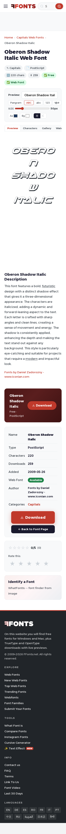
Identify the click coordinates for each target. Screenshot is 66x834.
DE (16, 810)
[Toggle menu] (5, 6)
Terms (9, 776)
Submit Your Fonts (17, 709)
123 (48, 102)
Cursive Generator (17, 742)
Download (44, 405)
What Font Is (13, 725)
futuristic (48, 286)
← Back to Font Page (33, 529)
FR (41, 810)
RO (33, 810)
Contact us (12, 765)
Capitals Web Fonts (30, 37)
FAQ (7, 770)
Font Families (14, 703)
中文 (8, 816)
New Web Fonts (15, 680)
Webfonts (11, 697)
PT (57, 810)
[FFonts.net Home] (23, 6)
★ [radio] (12, 563)
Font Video (12, 787)
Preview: (14, 95)
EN (8, 810)
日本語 (41, 816)
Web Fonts (12, 674)
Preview (12, 128)
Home (8, 37)
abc (38, 102)
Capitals (34, 504)
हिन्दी (52, 816)
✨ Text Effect (18, 748)
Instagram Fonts (16, 737)
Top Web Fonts (15, 686)
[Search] (59, 6)
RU (18, 816)
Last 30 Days (13, 793)
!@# (56, 102)
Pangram (15, 102)
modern (31, 359)
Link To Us (11, 782)
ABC (29, 102)
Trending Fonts (15, 691)
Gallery (46, 128)
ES (24, 810)
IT (49, 810)
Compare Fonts (15, 731)
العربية (29, 816)
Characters (30, 128)
